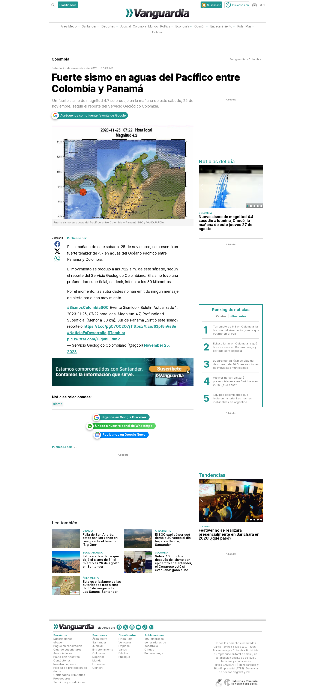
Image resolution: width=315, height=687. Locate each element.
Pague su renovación (67, 646)
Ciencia (88, 530)
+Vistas (220, 316)
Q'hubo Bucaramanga (153, 651)
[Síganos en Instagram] (132, 627)
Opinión (199, 26)
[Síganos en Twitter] (125, 627)
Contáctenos (62, 660)
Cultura (204, 526)
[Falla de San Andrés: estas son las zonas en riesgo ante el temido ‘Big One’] (66, 538)
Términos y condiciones (69, 682)
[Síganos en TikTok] (144, 627)
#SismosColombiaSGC (88, 307)
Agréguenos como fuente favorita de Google (93, 115)
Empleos (124, 646)
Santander (89, 26)
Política (165, 26)
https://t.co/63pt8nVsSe (153, 326)
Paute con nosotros (66, 656)
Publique (124, 656)
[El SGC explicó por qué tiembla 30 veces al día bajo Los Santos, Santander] (138, 538)
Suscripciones (62, 638)
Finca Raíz (125, 638)
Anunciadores (62, 653)
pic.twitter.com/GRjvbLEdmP (93, 339)
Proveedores (61, 678)
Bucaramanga (93, 552)
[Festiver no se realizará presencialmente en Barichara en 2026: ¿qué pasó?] (231, 500)
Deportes (108, 26)
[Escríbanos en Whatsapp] (151, 627)
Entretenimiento (221, 26)
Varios (122, 649)
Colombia (139, 26)
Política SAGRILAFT (225, 664)
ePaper (58, 642)
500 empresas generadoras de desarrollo (155, 642)
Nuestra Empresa (64, 664)
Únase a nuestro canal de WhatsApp (124, 426)
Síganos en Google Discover (124, 417)
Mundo (153, 26)
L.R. (90, 238)
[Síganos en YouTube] (138, 627)
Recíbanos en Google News (124, 434)
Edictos (123, 653)
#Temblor (116, 333)
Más (248, 26)
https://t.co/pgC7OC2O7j (107, 326)
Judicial (125, 26)
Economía (182, 26)
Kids (240, 26)
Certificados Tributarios (69, 674)
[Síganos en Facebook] (119, 627)
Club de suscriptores (67, 649)
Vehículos (125, 642)
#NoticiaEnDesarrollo (86, 333)
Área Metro (69, 26)
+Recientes (238, 316)
